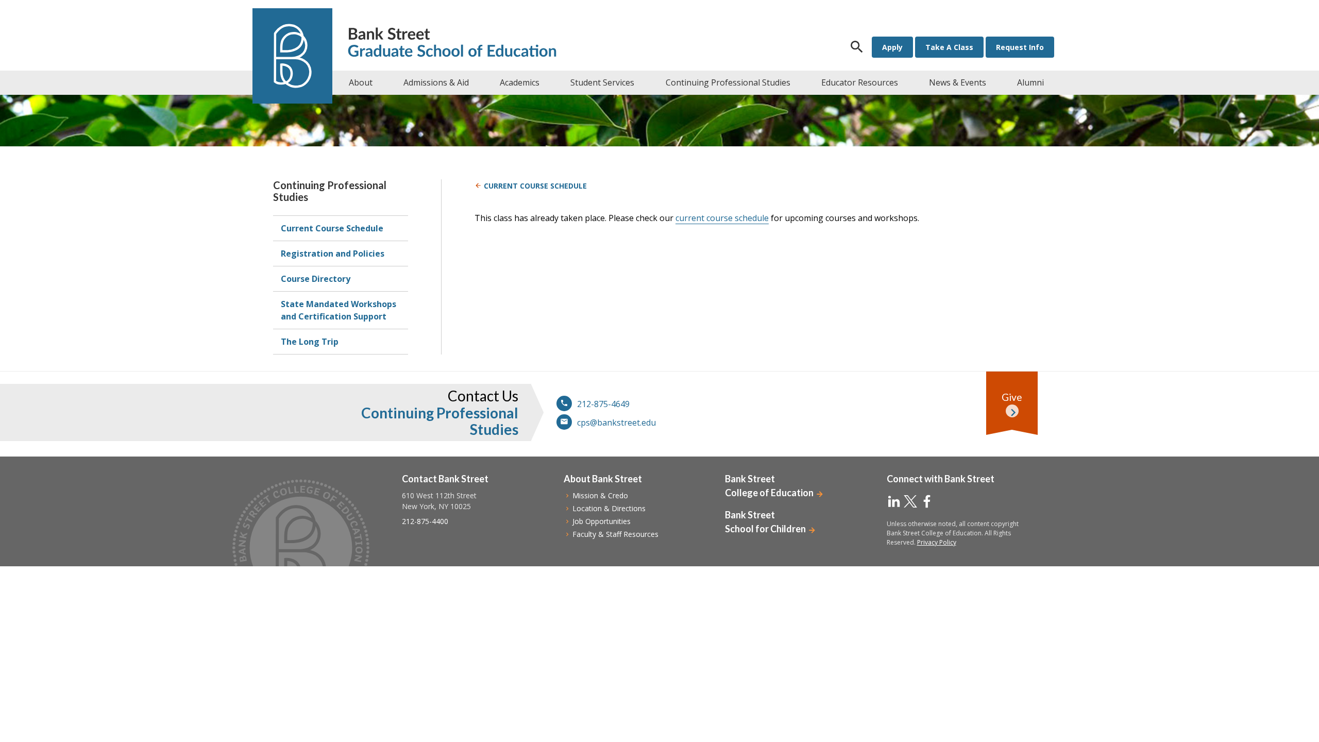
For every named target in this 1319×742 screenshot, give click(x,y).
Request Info (1020, 47)
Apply (892, 47)
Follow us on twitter (910, 501)
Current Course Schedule (332, 228)
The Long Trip (310, 341)
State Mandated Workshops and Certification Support (338, 310)
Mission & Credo (600, 495)
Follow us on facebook (927, 501)
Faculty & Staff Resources (615, 534)
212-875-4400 (425, 521)
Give (1012, 397)
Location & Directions (609, 508)
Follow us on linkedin (894, 501)
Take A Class (949, 47)
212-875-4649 (603, 404)
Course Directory (315, 278)
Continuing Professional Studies (329, 191)
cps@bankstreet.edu (616, 422)
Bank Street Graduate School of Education (452, 43)
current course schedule (722, 218)
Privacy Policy (936, 542)
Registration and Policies (332, 253)
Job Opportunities (601, 521)
